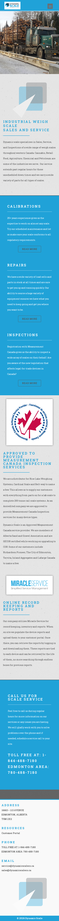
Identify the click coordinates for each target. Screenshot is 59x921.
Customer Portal (11, 833)
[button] (50, 6)
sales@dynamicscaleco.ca (16, 870)
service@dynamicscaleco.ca (18, 865)
